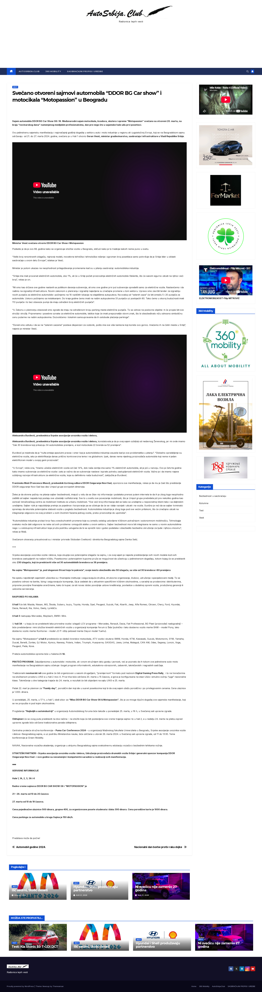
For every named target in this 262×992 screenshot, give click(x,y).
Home (193, 986)
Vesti (15, 87)
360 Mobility (53, 71)
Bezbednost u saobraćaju (212, 496)
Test (201, 510)
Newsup (46, 986)
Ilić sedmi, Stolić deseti (30, 890)
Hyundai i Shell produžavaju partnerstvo (95, 888)
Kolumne (203, 503)
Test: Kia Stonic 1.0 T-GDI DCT (35, 947)
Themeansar (58, 986)
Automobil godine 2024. (31, 847)
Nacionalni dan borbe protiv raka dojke (158, 847)
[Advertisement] (131, 47)
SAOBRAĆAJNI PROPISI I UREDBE (85, 71)
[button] (247, 71)
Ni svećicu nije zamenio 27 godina (156, 888)
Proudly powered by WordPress (20, 986)
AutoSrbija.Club (29, 71)
